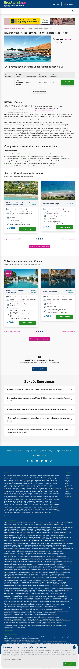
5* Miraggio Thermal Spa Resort (21, 550)
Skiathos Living (68, 563)
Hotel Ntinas (48, 558)
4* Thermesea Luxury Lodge (43, 585)
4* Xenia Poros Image (20, 532)
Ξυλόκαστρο (56, 499)
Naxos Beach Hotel (8, 590)
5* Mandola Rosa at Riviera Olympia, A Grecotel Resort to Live (18, 522)
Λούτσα (59, 494)
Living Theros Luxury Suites (66, 592)
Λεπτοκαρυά (56, 493)
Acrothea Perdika (67, 561)
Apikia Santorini (51, 596)
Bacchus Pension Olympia (35, 567)
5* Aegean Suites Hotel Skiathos (34, 611)
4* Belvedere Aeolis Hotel (10, 566)
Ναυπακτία (16, 499)
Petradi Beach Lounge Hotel (30, 601)
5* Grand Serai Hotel (21, 526)
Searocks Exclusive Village (38, 559)
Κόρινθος (11, 491)
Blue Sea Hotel (7, 546)
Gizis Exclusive (48, 583)
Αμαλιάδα (6, 478)
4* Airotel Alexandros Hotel (57, 567)
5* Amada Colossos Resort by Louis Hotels (13, 617)
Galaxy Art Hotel (39, 564)
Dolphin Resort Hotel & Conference (12, 616)
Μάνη (5, 496)
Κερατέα (23, 490)
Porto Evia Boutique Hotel (10, 543)
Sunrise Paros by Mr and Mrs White (63, 608)
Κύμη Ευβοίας (7, 493)
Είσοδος (57, 4)
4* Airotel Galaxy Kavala (24, 548)
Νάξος (5, 499)
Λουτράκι (54, 494)
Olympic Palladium (69, 600)
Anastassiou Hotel (66, 569)
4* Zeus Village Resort (60, 619)
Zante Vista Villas (26, 616)
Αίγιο (25, 477)
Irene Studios (46, 535)
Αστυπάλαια (38, 480)
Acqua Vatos (32, 571)
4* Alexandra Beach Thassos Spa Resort (53, 561)
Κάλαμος (39, 486)
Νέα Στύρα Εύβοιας (36, 499)
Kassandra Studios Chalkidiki (10, 625)
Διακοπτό (47, 482)
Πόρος (51, 504)
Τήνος (42, 509)
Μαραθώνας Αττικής (12, 496)
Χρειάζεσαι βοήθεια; (39, 369)
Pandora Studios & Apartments (46, 619)
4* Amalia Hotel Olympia (10, 545)
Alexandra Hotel (46, 569)
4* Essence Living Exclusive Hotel (50, 572)
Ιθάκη (34, 485)
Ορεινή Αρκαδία (8, 501)
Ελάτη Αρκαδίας (54, 482)
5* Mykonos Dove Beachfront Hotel (59, 598)
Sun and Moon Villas (36, 572)
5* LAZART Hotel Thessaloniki (11, 580)
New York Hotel (62, 582)
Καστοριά (6, 490)
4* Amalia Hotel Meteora (18, 551)
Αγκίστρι (57, 475)
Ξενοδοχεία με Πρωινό (68, 482)
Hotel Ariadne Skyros (28, 608)
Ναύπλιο (22, 499)
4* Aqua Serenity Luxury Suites (39, 616)
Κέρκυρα (29, 490)
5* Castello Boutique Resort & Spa (12, 588)
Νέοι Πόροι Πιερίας (47, 499)
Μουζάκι (13, 498)
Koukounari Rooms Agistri (45, 566)
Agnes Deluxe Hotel (25, 577)
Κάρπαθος (35, 488)
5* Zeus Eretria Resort (44, 527)
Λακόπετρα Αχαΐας (37, 493)
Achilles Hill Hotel (43, 551)
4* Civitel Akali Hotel (35, 593)
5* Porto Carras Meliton (9, 535)
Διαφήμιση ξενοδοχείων (64, 451)
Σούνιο (50, 507)
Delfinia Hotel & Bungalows (34, 604)
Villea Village (7, 596)
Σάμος (45, 506)
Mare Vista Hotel (54, 537)
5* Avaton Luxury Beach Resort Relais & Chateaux (15, 620)
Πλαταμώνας (35, 504)
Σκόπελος (40, 507)
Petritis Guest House (9, 574)
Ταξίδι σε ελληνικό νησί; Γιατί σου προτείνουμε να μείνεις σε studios (19, 637)
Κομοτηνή (56, 490)
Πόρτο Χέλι (56, 504)
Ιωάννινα (46, 485)
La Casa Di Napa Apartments (54, 571)
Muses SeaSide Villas (34, 543)
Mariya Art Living (45, 593)
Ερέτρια (25, 483)
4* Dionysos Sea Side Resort (49, 606)
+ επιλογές (12, 214)
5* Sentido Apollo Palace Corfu (45, 587)
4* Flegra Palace (32, 585)
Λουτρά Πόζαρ (38, 494)
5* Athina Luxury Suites (19, 583)
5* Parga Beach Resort (42, 571)
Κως (25, 493)
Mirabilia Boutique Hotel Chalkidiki (12, 563)
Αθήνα (16, 477)
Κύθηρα (50, 491)
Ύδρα (30, 511)
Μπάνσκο (27, 498)
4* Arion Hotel (38, 530)
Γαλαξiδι (21, 482)
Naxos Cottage (50, 608)
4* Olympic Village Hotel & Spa (20, 534)
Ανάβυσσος (31, 478)
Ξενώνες (67, 491)
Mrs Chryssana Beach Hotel (59, 545)
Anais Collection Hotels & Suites (11, 579)
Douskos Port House (44, 550)
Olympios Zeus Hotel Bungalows (11, 577)
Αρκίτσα (17, 480)
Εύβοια (35, 483)
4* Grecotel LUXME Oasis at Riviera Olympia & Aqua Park (17, 540)
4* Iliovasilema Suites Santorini (11, 555)
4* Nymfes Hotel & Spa (9, 542)
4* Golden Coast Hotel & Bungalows (29, 527)
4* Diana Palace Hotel (65, 550)
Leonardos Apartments (9, 553)
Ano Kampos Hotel (24, 579)
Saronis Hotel (19, 558)
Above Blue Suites (8, 550)
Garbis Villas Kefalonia (53, 553)
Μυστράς (49, 498)
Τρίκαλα (6, 511)
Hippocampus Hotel (19, 590)
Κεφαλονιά (34, 490)
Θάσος (15, 485)
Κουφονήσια (33, 491)
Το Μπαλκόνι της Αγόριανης (10, 559)
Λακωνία (45, 493)
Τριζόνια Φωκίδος (53, 509)
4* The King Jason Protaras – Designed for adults (58, 620)
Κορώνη (17, 491)
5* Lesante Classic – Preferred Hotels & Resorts (51, 609)
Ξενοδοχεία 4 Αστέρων (68, 479)
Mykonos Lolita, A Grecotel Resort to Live (13, 614)
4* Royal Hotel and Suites (22, 571)
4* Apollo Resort (60, 604)
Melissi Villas (7, 601)
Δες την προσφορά (67, 82)
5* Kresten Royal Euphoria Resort (61, 590)
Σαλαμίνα (34, 506)
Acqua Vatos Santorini (9, 558)
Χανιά (11, 512)
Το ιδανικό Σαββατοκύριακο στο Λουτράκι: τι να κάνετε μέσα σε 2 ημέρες (53, 637)
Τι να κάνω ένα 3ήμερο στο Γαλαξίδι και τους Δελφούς (54, 641)
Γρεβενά (32, 482)
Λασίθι (50, 493)
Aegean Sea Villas (8, 600)
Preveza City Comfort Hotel (38, 577)
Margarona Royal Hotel (31, 542)
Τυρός (25, 511)
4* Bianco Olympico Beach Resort (12, 527)
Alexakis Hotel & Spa (44, 579)
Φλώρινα (46, 511)
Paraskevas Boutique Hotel (60, 587)
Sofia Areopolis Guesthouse (34, 622)
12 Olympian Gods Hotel (10, 538)
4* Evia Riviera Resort (39, 529)
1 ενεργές (67, 39)
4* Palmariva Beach (22, 537)
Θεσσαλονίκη (22, 485)
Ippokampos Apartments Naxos (11, 603)
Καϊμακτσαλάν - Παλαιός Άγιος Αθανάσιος (13, 486)
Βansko (52, 480)
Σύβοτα (17, 509)
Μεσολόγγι (33, 496)
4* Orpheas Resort (24, 609)
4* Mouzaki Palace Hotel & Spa (60, 534)
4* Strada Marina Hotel (17, 596)
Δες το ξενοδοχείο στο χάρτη (45, 111)
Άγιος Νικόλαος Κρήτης (48, 475)
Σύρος (25, 509)
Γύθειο (36, 482)
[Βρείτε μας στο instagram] (32, 461)
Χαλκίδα (59, 511)
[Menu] (5, 10)
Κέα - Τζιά (18, 490)
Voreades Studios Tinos (22, 624)
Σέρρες (5, 507)
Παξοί (51, 501)
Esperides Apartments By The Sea (25, 575)
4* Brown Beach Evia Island (10, 537)
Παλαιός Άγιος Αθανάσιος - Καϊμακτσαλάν (32, 501)
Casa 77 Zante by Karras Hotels (49, 580)
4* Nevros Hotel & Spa (55, 575)
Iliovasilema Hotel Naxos (36, 606)
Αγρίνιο (12, 477)
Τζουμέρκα (37, 509)
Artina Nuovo (22, 587)
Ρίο (25, 506)
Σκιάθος (34, 507)
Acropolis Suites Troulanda (34, 580)
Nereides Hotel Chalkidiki (49, 622)
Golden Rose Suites (28, 558)
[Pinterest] (46, 461)
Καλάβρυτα (27, 486)
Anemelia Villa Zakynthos (50, 612)
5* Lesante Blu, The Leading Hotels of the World (15, 604)
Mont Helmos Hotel (41, 553)
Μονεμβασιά (7, 498)
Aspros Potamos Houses (26, 612)
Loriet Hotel (34, 566)
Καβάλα (51, 485)
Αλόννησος (54, 477)
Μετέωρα (46, 496)
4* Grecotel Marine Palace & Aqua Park (13, 524)
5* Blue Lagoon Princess (59, 530)
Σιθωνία (11, 507)
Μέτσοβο (51, 496)
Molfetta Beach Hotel (62, 596)
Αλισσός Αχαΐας (46, 477)
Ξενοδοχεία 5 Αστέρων (68, 476)
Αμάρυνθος (12, 478)
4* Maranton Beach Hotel (10, 530)
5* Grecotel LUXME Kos (67, 522)
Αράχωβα (49, 478)
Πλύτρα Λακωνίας (44, 504)
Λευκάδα (11, 494)
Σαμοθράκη (40, 506)
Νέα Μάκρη (28, 499)
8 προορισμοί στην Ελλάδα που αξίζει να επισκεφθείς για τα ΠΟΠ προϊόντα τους (22, 640)
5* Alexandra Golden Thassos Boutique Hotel (62, 548)
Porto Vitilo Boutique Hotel (44, 542)
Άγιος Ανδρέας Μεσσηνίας (36, 475)
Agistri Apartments (21, 627)
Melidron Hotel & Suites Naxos (41, 575)
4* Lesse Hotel (45, 537)
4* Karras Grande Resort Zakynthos (48, 546)
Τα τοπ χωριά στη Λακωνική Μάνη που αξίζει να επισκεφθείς (18, 643)
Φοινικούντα (53, 511)
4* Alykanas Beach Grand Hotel (34, 535)
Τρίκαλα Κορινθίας (13, 511)
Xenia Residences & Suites (48, 604)
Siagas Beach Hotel (21, 535)
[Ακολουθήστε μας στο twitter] (42, 461)
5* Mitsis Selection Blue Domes (60, 583)
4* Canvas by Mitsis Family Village (44, 590)
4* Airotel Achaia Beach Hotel (26, 529)
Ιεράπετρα (28, 485)
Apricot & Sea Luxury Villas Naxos (12, 612)
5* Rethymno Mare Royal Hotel (11, 609)
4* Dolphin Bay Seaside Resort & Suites (61, 532)
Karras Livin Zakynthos (62, 611)
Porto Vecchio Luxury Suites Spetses (37, 620)
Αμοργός (19, 478)
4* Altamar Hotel (60, 540)
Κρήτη (38, 491)
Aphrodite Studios (8, 569)
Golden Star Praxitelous (56, 543)
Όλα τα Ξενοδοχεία (17, 29)
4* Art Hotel (60, 600)
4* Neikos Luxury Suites (30, 553)
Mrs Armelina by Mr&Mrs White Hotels (13, 608)
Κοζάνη (40, 490)
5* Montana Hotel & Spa (9, 526)
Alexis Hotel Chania (8, 593)
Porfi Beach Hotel (34, 609)
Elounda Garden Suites (35, 592)
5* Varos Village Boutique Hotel (48, 600)
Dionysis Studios (50, 556)
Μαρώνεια (21, 496)
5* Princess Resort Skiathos (10, 564)
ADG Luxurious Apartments (31, 551)
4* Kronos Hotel (30, 532)
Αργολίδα (55, 478)
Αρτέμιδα (22, 480)
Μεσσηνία (39, 496)
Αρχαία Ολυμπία (30, 480)
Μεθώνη (27, 496)
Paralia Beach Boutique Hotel (38, 556)
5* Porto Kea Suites (24, 582)
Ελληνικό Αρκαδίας (8, 483)
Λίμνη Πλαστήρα (23, 494)
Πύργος (15, 506)
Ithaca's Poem (25, 563)
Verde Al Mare (23, 580)
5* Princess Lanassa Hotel (10, 627)
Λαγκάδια (29, 493)
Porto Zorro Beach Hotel (34, 537)
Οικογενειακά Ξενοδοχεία (68, 493)
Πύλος (10, 506)
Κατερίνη (12, 490)
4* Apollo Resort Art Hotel (52, 559)
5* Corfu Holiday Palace (34, 534)
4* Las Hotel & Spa (56, 569)
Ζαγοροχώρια (48, 483)
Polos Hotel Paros (31, 583)
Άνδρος (37, 478)
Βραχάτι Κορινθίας (8, 482)
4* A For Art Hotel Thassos (24, 559)
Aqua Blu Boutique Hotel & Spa (58, 593)
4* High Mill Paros (45, 543)
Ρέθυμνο (21, 506)
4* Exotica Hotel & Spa (68, 527)
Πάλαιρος (46, 501)
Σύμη (21, 509)
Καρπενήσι (41, 488)
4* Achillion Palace (8, 583)
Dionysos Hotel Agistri (60, 595)
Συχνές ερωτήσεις (39, 455)
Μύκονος (43, 498)
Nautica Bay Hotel (47, 526)
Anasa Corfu (46, 588)
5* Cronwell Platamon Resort (34, 526)
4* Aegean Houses (54, 601)
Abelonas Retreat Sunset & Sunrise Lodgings (48, 617)
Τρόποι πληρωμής (46, 451)
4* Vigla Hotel (23, 603)
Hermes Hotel (40, 583)
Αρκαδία (11, 480)
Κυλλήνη (56, 491)
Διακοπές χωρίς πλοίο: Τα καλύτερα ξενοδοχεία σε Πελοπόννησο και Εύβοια (21, 638)
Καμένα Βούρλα (7, 488)
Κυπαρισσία (14, 493)
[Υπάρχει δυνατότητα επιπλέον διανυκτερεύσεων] (26, 209)
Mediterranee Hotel (36, 569)
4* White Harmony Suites (20, 600)
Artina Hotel (60, 564)
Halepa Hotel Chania (33, 603)
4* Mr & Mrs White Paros (9, 575)
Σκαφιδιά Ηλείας (27, 507)
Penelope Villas (7, 598)
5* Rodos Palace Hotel (23, 543)
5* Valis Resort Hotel (48, 524)
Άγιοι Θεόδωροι (8, 475)
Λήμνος (16, 494)
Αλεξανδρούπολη (37, 477)
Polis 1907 (23, 611)
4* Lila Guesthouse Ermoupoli (56, 624)
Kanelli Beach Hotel (46, 534)
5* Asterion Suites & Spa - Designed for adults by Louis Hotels (18, 595)
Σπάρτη (55, 507)
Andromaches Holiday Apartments (32, 598)
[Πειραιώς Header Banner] (39, 21)
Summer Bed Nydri (38, 612)
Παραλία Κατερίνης (8, 502)
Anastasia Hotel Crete (61, 616)
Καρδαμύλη (22, 488)
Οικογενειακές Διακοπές (68, 497)
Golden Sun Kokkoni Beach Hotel (41, 538)
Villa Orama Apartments (51, 577)
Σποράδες (11, 509)
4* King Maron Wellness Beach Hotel (60, 566)
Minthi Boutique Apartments (35, 561)
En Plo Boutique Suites (40, 596)
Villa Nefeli (54, 585)
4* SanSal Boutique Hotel (51, 582)
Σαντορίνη (51, 506)
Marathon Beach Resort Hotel (37, 563)
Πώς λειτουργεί (31, 451)
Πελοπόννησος (19, 504)
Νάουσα (10, 499)
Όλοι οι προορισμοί (8, 515)
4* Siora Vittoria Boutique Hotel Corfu (40, 555)
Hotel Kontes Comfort (39, 595)
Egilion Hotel (7, 551)
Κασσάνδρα (58, 488)
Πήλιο (25, 504)
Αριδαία (6, 480)
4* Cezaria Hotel (34, 550)
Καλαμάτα (33, 486)
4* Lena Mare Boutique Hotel (21, 593)
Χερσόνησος (17, 512)
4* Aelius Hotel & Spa (55, 555)
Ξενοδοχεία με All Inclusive (69, 489)
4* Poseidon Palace (58, 524)
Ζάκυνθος (55, 483)
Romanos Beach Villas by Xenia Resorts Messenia (15, 622)
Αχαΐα (47, 480)
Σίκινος (15, 507)
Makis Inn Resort (38, 588)
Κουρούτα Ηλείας (24, 491)
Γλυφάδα (26, 482)
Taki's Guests (59, 622)
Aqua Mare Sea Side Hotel (24, 566)
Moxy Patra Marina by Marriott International (27, 545)
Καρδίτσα (29, 488)
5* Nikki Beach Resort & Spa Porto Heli (21, 546)
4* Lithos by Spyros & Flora (33, 600)
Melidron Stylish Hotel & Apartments (41, 625)
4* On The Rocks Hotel (40, 608)
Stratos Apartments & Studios (37, 582)
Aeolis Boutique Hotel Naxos (10, 548)
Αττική (43, 480)
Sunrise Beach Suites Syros (23, 606)
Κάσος (52, 488)
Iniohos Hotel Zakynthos (45, 603)
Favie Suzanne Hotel (68, 543)
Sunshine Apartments (61, 556)
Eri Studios (53, 588)
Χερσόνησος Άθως (25, 512)
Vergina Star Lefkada (65, 572)
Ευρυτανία (40, 483)
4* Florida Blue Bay (48, 530)
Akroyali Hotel (35, 546)
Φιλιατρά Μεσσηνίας (37, 511)
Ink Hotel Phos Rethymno (31, 617)
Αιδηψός (30, 477)
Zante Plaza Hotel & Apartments (43, 532)
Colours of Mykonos (17, 598)
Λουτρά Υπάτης (46, 494)
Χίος (32, 512)
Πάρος (47, 502)
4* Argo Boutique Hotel (21, 585)
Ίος (41, 485)
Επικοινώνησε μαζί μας (14, 451)
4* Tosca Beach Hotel (56, 527)
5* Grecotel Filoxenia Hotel (40, 522)
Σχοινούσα (30, 509)
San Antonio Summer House (10, 572)
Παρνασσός (41, 502)
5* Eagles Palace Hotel (43, 601)
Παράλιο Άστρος (29, 502)
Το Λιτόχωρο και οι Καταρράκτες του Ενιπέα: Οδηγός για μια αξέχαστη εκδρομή (22, 641)
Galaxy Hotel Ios (19, 574)
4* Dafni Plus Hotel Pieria (50, 611)
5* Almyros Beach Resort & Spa (64, 588)
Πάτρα (56, 502)
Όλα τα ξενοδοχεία (8, 630)
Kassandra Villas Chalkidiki (25, 625)
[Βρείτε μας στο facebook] (28, 461)
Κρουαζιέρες (44, 491)
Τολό (47, 509)
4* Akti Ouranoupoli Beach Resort (22, 569)
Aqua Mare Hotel (50, 595)
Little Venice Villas (29, 614)
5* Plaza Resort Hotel (9, 585)
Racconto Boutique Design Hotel (26, 564)
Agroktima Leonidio (25, 555)
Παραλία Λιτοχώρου (19, 502)
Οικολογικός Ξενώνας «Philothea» (12, 561)
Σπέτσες (6, 509)
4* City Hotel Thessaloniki (24, 556)
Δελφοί (41, 482)
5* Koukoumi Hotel (63, 585)
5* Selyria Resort (8, 534)
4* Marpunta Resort (57, 542)
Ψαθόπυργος (48, 512)
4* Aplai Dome (7, 592)
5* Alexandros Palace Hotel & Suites (50, 592)
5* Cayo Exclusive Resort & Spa (11, 582)
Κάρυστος (47, 488)
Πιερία (29, 504)
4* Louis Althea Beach (53, 614)
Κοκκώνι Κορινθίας (48, 490)
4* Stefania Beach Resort (38, 540)
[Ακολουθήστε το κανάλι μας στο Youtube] (37, 461)
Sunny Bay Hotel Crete (9, 567)
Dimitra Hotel (51, 616)
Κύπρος (20, 493)
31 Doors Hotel (34, 579)
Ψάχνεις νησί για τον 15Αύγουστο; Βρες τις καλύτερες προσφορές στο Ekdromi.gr (52, 643)
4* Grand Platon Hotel (61, 529)
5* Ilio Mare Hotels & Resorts (10, 529)
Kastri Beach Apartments (10, 624)
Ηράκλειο (10, 485)
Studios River (46, 567)
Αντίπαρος (43, 478)
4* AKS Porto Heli (50, 529)
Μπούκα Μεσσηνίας (35, 498)
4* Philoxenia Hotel (49, 540)
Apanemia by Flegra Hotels (45, 545)
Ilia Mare (64, 575)
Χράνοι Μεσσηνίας (39, 512)
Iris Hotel (62, 553)
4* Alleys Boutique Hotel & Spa (58, 625)
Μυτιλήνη (55, 498)
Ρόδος (28, 506)
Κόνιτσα (6, 491)
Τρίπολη (21, 511)
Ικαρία (38, 485)
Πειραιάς (12, 504)
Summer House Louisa (55, 579)
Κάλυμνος (52, 486)
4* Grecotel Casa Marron (54, 522)
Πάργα (35, 502)
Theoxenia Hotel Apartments (57, 535)
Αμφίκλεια (24, 478)
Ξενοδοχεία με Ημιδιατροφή (68, 485)
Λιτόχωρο (31, 494)
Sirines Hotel (35, 548)
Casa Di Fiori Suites (64, 601)
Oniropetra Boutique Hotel (64, 546)
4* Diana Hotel (19, 553)
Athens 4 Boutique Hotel (65, 577)
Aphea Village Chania (33, 619)
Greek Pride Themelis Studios (31, 574)
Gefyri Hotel (60, 580)
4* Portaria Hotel (54, 550)
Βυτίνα (15, 482)
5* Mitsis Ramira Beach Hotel (11, 587)
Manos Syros (24, 561)
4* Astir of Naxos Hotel (17, 601)
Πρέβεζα (6, 506)
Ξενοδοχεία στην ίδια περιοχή (39, 246)
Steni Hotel (65, 571)
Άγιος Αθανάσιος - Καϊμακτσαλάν (20, 475)
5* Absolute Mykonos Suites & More (60, 558)
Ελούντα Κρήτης (18, 483)
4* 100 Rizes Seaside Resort (55, 551)
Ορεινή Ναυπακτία (17, 501)
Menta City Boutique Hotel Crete (12, 611)
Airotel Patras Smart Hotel (10, 556)
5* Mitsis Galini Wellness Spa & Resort (32, 524)
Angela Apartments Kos (9, 606)
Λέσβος (6, 494)
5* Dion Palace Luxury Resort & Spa (25, 530)
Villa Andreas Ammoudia (24, 572)
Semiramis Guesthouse (67, 555)
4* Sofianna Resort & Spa (41, 614)
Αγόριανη (6, 477)
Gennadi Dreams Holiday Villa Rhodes (38, 624)
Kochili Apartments (38, 558)
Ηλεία (5, 485)
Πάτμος (51, 502)
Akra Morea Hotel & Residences (24, 538)
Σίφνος (20, 507)
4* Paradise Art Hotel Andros (57, 538)
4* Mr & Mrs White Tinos (65, 537)
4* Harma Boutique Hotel (27, 588)
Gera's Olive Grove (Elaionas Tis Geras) (54, 563)
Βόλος (56, 480)
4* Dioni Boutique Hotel (45, 548)
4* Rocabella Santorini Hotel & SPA (20, 592)
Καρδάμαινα (16, 488)
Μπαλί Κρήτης (20, 498)
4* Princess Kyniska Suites (22, 567)
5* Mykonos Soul (45, 598)
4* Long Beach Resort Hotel (59, 526)
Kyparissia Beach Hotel (9, 571)
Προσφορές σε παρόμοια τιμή (39, 339)
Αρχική (6, 29)
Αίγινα (21, 477)
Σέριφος (57, 506)
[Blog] (51, 461)
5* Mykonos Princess (31, 587)
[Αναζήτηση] (73, 11)
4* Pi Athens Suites (44, 574)
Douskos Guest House (29, 596)
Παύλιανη (6, 504)
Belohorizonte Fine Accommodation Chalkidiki (15, 619)
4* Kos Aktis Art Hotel (30, 590)
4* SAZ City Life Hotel (68, 542)
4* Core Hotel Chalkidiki (49, 564)
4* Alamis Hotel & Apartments (57, 574)
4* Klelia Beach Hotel (9, 532)
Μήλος (56, 496)
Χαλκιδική (6, 512)
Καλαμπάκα (45, 486)
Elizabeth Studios (20, 542)
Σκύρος (45, 507)
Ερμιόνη (30, 483)
